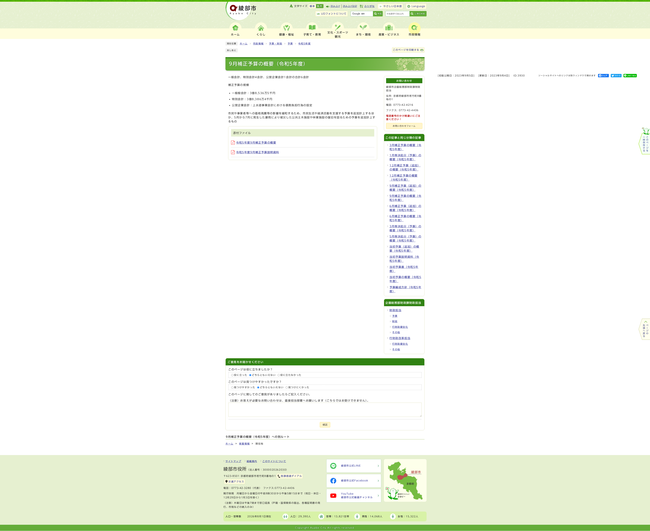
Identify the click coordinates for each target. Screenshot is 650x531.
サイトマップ (233, 461)
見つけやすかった (244, 387)
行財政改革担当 (399, 338)
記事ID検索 (420, 14)
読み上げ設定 (350, 6)
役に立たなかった (290, 375)
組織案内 (252, 461)
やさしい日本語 (392, 6)
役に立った (240, 375)
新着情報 (244, 444)
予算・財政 (275, 43)
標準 (312, 6)
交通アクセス (236, 481)
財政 (394, 321)
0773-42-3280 (241, 488)
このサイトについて (274, 461)
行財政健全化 (400, 327)
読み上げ (335, 6)
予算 (290, 43)
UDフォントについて (334, 14)
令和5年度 (304, 43)
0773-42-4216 (403, 105)
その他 (396, 332)
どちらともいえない (264, 375)
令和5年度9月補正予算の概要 (256, 142)
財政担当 (395, 310)
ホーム (244, 43)
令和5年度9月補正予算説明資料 (257, 152)
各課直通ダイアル (291, 476)
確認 (325, 424)
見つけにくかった (298, 387)
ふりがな (369, 6)
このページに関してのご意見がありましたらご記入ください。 (270, 394)
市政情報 (258, 43)
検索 (379, 13)
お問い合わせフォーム (404, 126)
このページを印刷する (406, 50)
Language (418, 6)
